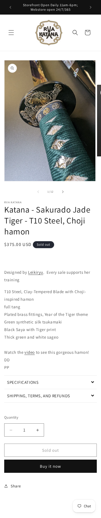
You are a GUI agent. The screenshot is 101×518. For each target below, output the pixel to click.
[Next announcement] (90, 7)
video (29, 352)
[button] (11, 32)
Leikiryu (35, 272)
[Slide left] (38, 192)
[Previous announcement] (10, 7)
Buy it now (50, 466)
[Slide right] (63, 192)
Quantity (11, 417)
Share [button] (16, 486)
